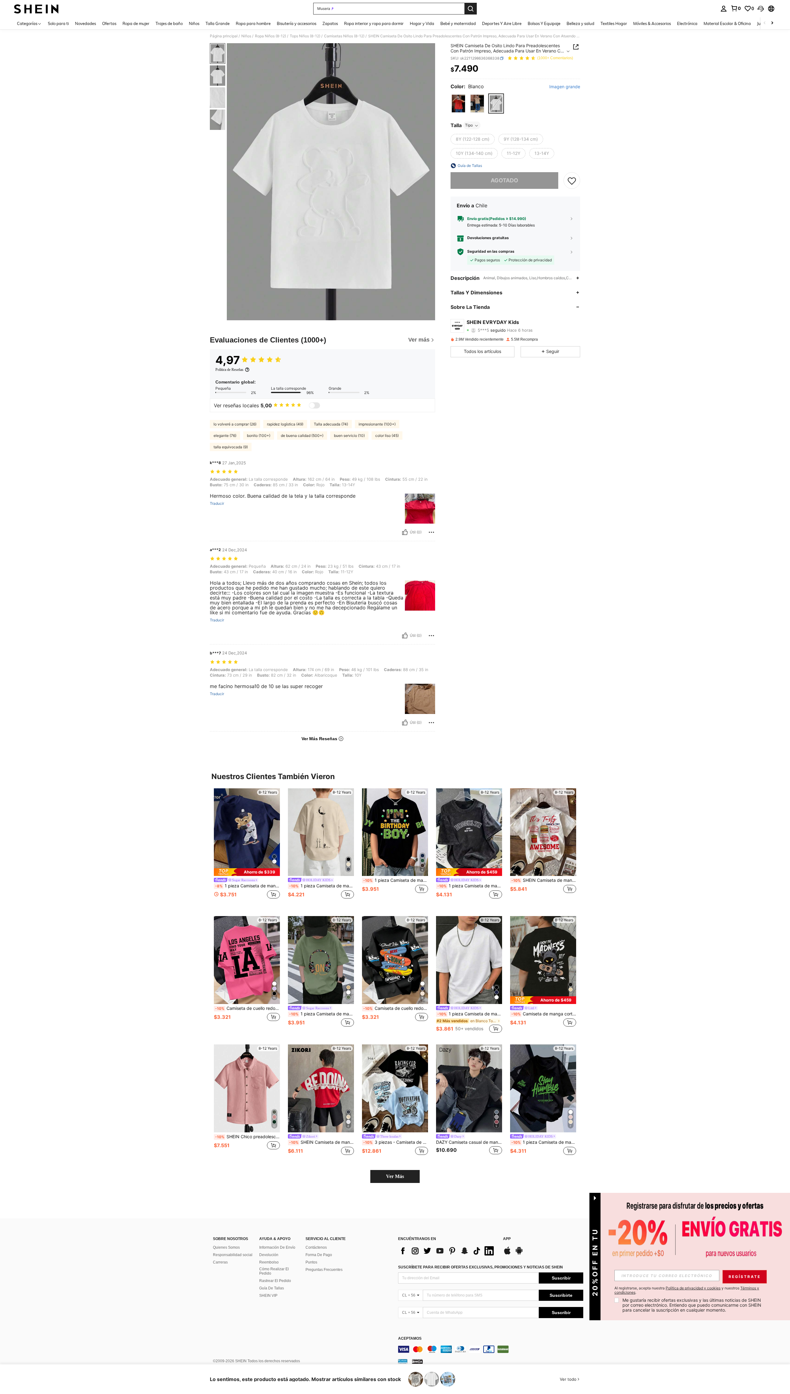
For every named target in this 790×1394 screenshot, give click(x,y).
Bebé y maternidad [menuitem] (458, 23)
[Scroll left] (765, 23)
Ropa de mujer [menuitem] (136, 23)
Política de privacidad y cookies (693, 1288)
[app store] (507, 1253)
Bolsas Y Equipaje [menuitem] (544, 23)
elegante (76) (225, 435)
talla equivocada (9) (231, 447)
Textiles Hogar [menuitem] (614, 23)
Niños (246, 36)
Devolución (268, 1255)
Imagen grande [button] (564, 86)
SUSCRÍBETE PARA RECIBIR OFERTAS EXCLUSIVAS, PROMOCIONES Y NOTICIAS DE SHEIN (480, 1267)
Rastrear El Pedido (275, 1281)
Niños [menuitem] (194, 23)
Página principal (224, 36)
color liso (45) (387, 435)
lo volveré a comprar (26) (235, 424)
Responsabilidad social (232, 1255)
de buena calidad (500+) (302, 435)
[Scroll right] (772, 23)
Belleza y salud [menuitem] (580, 23)
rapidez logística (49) (285, 424)
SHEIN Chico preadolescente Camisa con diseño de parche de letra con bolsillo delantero (247, 1136)
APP (507, 1239)
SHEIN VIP (268, 1295)
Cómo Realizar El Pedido (274, 1271)
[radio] (458, 103)
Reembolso (269, 1262)
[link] (735, 8)
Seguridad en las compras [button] (490, 252)
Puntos (311, 1262)
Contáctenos (316, 1247)
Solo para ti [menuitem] (58, 23)
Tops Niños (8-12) (305, 36)
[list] (447, 1250)
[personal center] (723, 8)
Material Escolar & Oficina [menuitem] (727, 23)
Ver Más (395, 1176)
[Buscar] (470, 9)
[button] (760, 8)
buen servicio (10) (349, 435)
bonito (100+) (258, 435)
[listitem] (246, 847)
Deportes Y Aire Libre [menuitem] (502, 23)
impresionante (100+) (377, 424)
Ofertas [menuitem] (109, 23)
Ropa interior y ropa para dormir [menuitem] (374, 23)
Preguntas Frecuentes (324, 1269)
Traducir (217, 503)
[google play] (519, 1253)
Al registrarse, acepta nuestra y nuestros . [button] (686, 1290)
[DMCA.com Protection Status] (417, 1361)
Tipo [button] (469, 125)
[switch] (314, 405)
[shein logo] (36, 8)
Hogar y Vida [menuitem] (422, 23)
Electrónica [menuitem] (687, 23)
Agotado (504, 180)
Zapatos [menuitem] (330, 23)
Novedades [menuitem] (85, 23)
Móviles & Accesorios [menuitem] (652, 23)
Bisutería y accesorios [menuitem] (296, 23)
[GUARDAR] (571, 180)
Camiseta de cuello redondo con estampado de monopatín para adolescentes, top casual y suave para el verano (395, 1008)
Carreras (220, 1262)
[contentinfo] (490, 1349)
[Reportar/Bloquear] (431, 532)
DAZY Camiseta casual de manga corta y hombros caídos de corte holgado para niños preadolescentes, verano (469, 1142)
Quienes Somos (226, 1247)
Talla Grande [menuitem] (218, 23)
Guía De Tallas (271, 1288)
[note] (247, 872)
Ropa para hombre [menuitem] (253, 23)
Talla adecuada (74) (331, 424)
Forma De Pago (319, 1255)
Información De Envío (277, 1247)
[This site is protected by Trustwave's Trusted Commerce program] (402, 1361)
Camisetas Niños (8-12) (344, 36)
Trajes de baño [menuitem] (169, 23)
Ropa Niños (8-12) (270, 36)
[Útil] (405, 532)
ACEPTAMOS (410, 1339)
